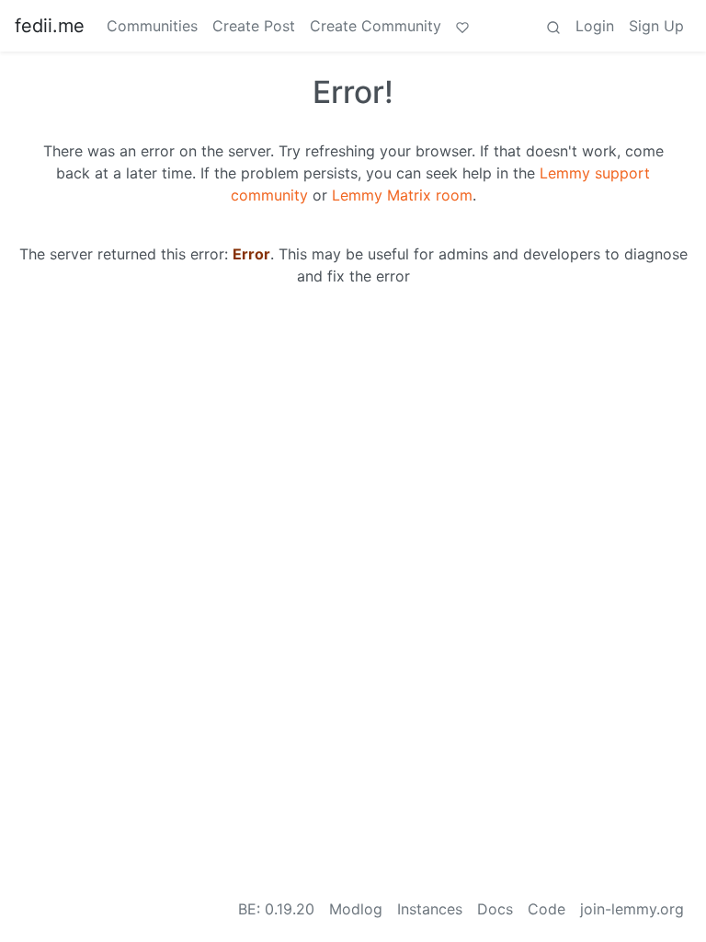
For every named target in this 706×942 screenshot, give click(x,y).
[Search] (553, 25)
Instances (429, 909)
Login (594, 26)
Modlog (355, 909)
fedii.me (50, 26)
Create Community (375, 26)
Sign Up (656, 26)
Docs (495, 909)
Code (546, 909)
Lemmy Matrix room (402, 195)
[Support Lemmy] (462, 25)
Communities (152, 26)
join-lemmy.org (632, 909)
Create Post (253, 26)
